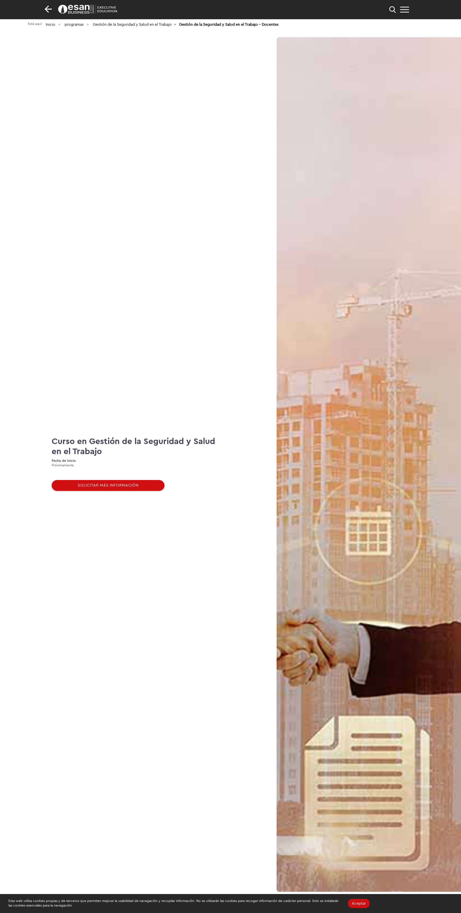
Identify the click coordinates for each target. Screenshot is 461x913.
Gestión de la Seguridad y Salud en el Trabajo (132, 24)
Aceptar (359, 903)
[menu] (404, 9)
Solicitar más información (108, 485)
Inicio (50, 24)
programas (74, 24)
